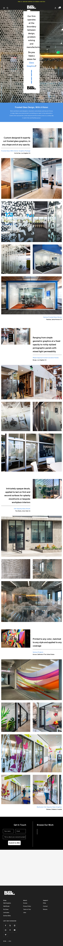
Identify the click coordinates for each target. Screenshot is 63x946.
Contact (45, 906)
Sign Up (31, 875)
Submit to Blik (14, 843)
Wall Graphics (7, 903)
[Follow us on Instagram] (5, 930)
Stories (25, 903)
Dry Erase (5, 909)
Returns (45, 909)
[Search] (7, 8)
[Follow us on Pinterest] (10, 930)
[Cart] (59, 8)
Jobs (24, 912)
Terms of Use (27, 909)
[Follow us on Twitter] (10, 925)
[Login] (55, 8)
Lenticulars (6, 912)
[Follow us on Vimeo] (5, 934)
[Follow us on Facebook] (5, 925)
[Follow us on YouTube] (14, 930)
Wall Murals (6, 906)
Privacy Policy (27, 906)
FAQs (44, 903)
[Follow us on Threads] (14, 925)
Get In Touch (20, 825)
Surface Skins (7, 915)
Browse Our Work (45, 825)
